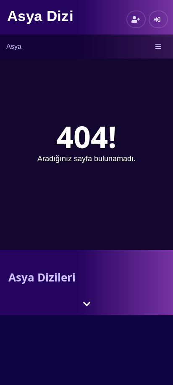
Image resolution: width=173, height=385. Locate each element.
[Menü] (159, 47)
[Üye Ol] (136, 19)
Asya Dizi (40, 16)
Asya (13, 46)
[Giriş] (158, 19)
